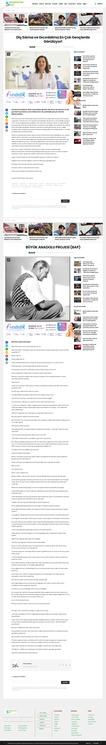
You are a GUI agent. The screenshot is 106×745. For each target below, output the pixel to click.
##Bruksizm (23, 183)
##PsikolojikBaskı (37, 187)
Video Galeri (43, 716)
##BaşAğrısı (15, 185)
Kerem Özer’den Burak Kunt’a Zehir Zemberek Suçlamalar (90, 66)
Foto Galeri (42, 713)
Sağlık (61, 4)
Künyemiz (42, 725)
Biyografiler (91, 719)
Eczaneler (74, 721)
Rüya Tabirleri (92, 721)
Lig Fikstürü (74, 724)
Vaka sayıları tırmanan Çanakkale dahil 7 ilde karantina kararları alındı (91, 120)
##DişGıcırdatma (33, 183)
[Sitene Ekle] (25, 719)
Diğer (85, 4)
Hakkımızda (7, 726)
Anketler (90, 717)
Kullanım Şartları (22, 726)
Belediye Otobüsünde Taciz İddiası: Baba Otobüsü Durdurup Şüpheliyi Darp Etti (89, 141)
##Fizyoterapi (33, 185)
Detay (89, 743)
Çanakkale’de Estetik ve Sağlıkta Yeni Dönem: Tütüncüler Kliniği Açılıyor (91, 80)
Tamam (96, 743)
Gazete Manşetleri (76, 735)
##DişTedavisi (16, 187)
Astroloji (90, 724)
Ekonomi (48, 4)
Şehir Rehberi (75, 733)
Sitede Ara (91, 715)
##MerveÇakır (58, 185)
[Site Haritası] (22, 719)
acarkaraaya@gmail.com (30, 666)
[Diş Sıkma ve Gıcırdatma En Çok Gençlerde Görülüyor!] (37, 70)
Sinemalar (74, 728)
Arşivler (41, 722)
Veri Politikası (7, 730)
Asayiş (79, 4)
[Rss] (19, 719)
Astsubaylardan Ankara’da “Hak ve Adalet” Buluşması (88, 87)
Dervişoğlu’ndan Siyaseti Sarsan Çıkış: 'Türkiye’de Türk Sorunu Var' (90, 94)
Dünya (41, 4)
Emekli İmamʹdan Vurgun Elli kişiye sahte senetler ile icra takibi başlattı (90, 113)
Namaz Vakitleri (75, 719)
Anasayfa (7, 10)
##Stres (42, 183)
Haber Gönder (22, 730)
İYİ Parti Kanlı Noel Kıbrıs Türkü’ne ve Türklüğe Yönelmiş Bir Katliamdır (90, 126)
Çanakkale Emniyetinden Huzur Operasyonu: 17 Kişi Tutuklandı (90, 73)
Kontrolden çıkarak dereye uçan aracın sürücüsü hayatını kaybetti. (89, 58)
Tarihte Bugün (75, 726)
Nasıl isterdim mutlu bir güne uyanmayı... (90, 133)
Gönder (65, 201)
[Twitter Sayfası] (7, 719)
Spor (65, 4)
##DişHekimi (49, 185)
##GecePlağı (24, 185)
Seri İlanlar (74, 730)
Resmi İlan (72, 4)
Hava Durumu (75, 715)
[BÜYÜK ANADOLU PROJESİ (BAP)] (37, 289)
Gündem (35, 4)
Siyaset (54, 4)
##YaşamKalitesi (26, 187)
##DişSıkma (15, 183)
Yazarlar (41, 719)
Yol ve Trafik (74, 717)
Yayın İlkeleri (7, 728)
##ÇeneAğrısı (62, 183)
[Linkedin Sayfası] (16, 719)
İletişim (41, 729)
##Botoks (41, 185)
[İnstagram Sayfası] (11, 719)
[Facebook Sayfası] (5, 719)
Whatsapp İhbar (22, 728)
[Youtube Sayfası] (13, 719)
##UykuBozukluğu (51, 183)
